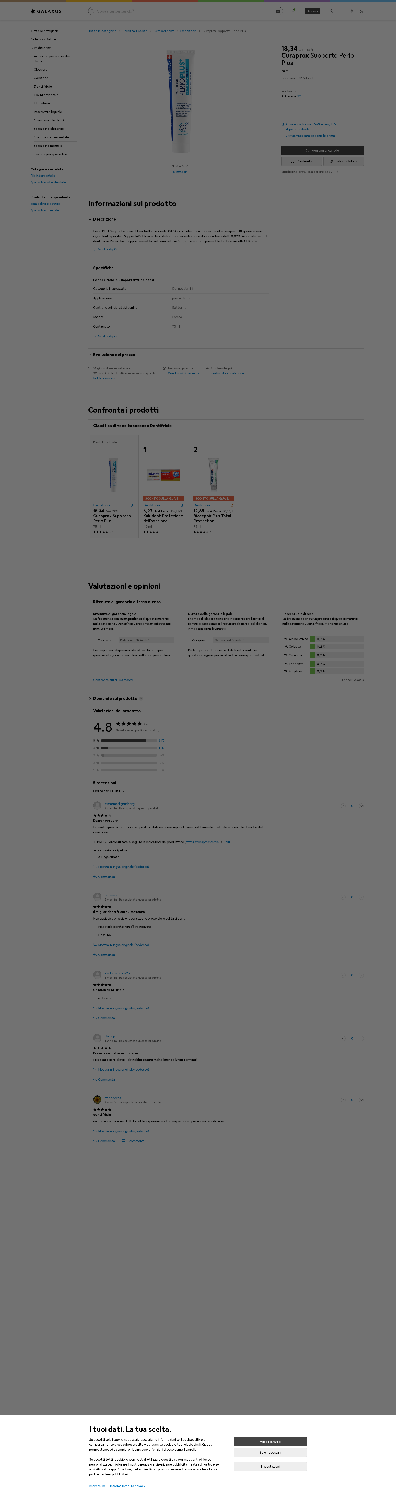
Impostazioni (270, 1466)
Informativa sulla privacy (127, 1486)
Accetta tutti (270, 1442)
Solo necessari (270, 1452)
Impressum (97, 1486)
